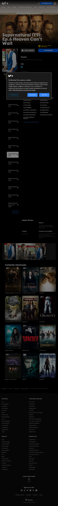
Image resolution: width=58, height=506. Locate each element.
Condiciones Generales (34, 446)
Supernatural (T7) (12, 138)
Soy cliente (29, 50)
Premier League (5, 446)
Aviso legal (29, 494)
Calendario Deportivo (6, 465)
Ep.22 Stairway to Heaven (46, 114)
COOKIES (41, 494)
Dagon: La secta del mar (11, 379)
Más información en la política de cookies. (24, 90)
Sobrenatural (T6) (12, 130)
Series (3, 7)
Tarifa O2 (31, 465)
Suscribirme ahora (47, 3)
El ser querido (32, 401)
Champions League (6, 441)
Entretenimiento (5, 429)
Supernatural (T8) (12, 146)
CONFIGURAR (14, 95)
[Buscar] (39, 3)
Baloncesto (4, 452)
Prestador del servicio (19, 494)
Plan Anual (31, 460)
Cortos (3, 412)
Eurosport (4, 463)
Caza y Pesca (31, 429)
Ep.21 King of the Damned (29, 114)
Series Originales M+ (6, 421)
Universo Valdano (5, 450)
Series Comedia (5, 425)
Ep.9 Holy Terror (27, 100)
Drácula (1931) (25, 350)
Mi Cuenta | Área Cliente (34, 443)
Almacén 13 (24, 321)
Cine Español (4, 406)
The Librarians (42, 350)
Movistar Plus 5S (32, 431)
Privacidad (35, 494)
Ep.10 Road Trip (43, 100)
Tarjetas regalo (32, 467)
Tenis (35, 7)
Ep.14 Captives (43, 105)
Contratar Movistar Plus (34, 450)
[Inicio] (5, 3)
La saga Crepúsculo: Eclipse (28, 292)
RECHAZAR (32, 95)
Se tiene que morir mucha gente (35, 412)
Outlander (41, 292)
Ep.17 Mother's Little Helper (29, 110)
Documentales (5, 427)
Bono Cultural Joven (33, 463)
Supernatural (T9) (12, 155)
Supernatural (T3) (12, 105)
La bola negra (32, 404)
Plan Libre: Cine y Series (34, 454)
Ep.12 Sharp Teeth (44, 102)
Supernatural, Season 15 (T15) (13, 205)
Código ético (31, 448)
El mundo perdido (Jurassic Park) (13, 321)
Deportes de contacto (6, 460)
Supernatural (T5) (12, 122)
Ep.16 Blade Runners (45, 107)
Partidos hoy (4, 467)
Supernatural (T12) (12, 179)
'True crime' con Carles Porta (35, 421)
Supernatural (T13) (12, 187)
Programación (5, 469)
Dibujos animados (32, 425)
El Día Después (5, 448)
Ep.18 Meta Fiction (44, 110)
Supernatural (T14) (12, 196)
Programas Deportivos (33, 427)
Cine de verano (5, 414)
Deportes (42, 7)
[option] (10, 251)
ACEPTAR (44, 95)
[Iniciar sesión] (55, 3)
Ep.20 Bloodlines (44, 112)
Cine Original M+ (5, 404)
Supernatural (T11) (12, 171)
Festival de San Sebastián (34, 423)
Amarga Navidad (32, 408)
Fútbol (14, 7)
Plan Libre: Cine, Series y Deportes (36, 452)
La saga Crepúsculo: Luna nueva (12, 292)
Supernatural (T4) (12, 114)
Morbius (24, 379)
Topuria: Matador (5, 458)
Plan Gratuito (51, 7)
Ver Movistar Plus (32, 439)
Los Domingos (32, 406)
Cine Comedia (5, 408)
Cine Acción (4, 410)
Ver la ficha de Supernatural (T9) (31, 122)
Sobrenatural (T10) (12, 163)
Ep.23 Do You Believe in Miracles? (28, 118)
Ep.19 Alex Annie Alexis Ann (29, 112)
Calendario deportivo (25, 7)
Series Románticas (5, 423)
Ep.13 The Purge (27, 105)
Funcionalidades (32, 441)
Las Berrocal (31, 416)
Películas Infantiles (5, 416)
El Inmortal (31, 410)
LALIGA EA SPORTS (5, 443)
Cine (9, 7)
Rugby (3, 456)
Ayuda (29, 481)
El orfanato (42, 321)
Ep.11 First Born (27, 102)
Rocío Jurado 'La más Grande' (35, 419)
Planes (30, 456)
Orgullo (3, 431)
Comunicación (32, 469)
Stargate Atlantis (9, 350)
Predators (41, 379)
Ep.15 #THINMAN (27, 107)
